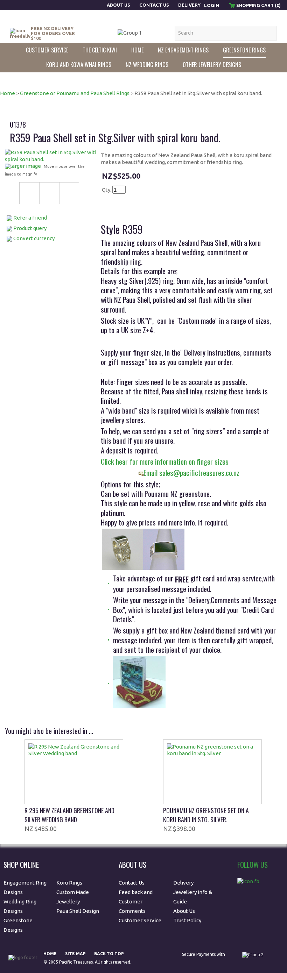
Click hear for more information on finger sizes (165, 461)
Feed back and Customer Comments (136, 901)
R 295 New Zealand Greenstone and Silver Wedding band (69, 815)
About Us (119, 4)
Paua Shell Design (77, 911)
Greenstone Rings (244, 50)
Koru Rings (69, 883)
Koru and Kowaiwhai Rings (78, 64)
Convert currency (34, 238)
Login (211, 5)
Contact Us (154, 4)
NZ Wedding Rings (147, 64)
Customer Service (47, 50)
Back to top (109, 953)
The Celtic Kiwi (100, 50)
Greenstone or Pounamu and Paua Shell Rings (75, 93)
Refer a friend (30, 218)
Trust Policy (187, 920)
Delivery (189, 4)
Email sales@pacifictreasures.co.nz (191, 472)
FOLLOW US (252, 864)
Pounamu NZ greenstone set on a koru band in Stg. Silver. (206, 815)
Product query (30, 228)
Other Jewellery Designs (212, 64)
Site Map (75, 953)
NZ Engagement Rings (183, 50)
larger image (25, 166)
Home (137, 50)
